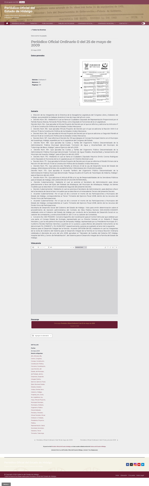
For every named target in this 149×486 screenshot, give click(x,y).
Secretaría (34, 428)
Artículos (36, 356)
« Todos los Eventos (38, 30)
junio (38, 394)
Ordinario (40, 405)
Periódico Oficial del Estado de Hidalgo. (42, 476)
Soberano (34, 430)
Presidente (34, 420)
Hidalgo (39, 392)
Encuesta (131, 475)
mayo (32, 400)
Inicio (117, 475)
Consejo (33, 361)
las (32, 397)
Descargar (74, 325)
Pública (33, 423)
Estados (33, 387)
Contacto (123, 23)
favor (42, 389)
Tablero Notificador (66, 23)
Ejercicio (33, 382)
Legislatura (36, 397)
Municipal (34, 402)
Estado (42, 384)
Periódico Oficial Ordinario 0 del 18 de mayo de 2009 (54, 440)
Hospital (33, 394)
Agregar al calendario (42, 335)
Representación (36, 425)
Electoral (37, 384)
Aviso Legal (140, 475)
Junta (41, 394)
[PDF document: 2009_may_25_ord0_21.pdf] (74, 280)
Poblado (40, 418)
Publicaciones (47, 23)
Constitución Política (37, 364)
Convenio (34, 366)
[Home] (7, 23)
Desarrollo (34, 376)
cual (32, 369)
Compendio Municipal (106, 23)
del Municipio (40, 371)
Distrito (38, 379)
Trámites (33, 23)
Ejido (32, 384)
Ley (41, 397)
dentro (41, 374)
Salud (42, 425)
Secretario (41, 428)
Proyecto (41, 420)
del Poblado (34, 374)
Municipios (34, 405)
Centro (33, 358)
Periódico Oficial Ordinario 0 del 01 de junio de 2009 (98, 440)
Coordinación (41, 366)
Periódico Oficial (18, 23)
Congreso (39, 358)
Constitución (40, 361)
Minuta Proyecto (40, 400)
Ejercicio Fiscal (41, 382)
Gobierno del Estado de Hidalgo (98, 446)
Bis (40, 356)
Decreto (36, 369)
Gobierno (34, 392)
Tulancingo (40, 433)
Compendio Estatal (85, 23)
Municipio (40, 402)
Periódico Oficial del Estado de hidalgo (61, 446)
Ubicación (123, 475)
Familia (38, 389)
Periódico (34, 412)
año (32, 356)
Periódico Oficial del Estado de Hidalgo (19, 9)
